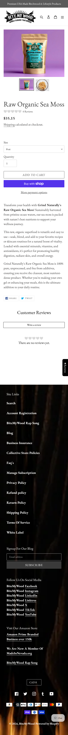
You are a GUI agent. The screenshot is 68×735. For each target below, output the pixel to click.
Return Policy (16, 502)
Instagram (31, 591)
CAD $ (33, 682)
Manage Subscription (21, 473)
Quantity (9, 157)
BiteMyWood (27, 723)
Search (11, 403)
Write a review (34, 325)
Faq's (10, 463)
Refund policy (16, 492)
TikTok (30, 610)
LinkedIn (31, 595)
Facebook (31, 586)
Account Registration (21, 413)
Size (6, 142)
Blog (10, 433)
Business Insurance (19, 443)
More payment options (34, 192)
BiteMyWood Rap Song (23, 423)
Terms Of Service (18, 522)
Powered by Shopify (47, 723)
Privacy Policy (16, 482)
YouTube (30, 614)
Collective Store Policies (23, 453)
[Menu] (62, 16)
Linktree (30, 600)
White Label (15, 532)
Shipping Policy (17, 512)
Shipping (9, 124)
